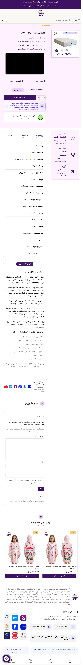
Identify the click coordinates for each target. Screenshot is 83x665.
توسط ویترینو (16, 652)
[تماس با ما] (6, 658)
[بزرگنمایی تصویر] (74, 53)
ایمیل (41, 471)
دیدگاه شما (39, 436)
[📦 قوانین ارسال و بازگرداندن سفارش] (7, 106)
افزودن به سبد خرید (20, 97)
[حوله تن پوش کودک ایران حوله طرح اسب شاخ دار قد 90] (22, 547)
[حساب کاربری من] (3, 20)
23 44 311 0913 (38, 626)
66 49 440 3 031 (62, 626)
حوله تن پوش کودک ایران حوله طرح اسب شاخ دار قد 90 (23, 567)
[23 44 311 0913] (49, 627)
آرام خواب (62, 649)
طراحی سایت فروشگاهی (18, 649)
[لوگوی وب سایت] (41, 13)
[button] (59, 576)
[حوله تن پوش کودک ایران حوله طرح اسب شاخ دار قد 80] (59, 547)
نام (42, 462)
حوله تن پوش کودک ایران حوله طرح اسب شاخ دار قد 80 (60, 567)
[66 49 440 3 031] (73, 627)
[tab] (40, 416)
